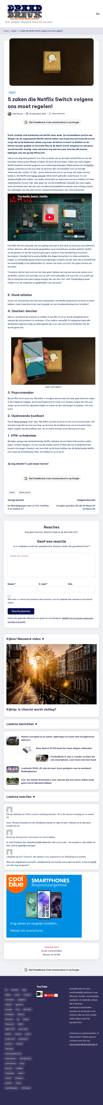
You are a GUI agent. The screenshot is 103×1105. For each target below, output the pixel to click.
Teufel (8, 1078)
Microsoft (10, 1024)
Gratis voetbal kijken (51, 950)
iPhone (20, 1014)
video (18, 1083)
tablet (20, 1073)
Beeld (12, 92)
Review (19, 1044)
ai (6, 990)
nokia (28, 1034)
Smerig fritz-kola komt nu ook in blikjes (35, 837)
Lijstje (25, 1019)
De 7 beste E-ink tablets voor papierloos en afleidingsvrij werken (52, 856)
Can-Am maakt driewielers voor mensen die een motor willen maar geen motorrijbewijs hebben (57, 781)
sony (22, 1063)
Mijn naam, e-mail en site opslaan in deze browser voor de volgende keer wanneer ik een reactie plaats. (50, 601)
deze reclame (21, 421)
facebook (10, 1000)
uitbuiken (18, 1078)
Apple (8, 995)
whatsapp (26, 1088)
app (24, 990)
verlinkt (8, 1083)
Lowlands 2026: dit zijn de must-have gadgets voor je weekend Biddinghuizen (56, 770)
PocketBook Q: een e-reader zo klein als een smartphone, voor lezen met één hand (73, 758)
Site (70, 584)
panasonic (23, 1039)
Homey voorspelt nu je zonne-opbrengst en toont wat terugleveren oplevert (57, 738)
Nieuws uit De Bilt (51, 954)
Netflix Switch (24, 492)
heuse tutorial (38, 176)
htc (17, 1009)
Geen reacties (58, 114)
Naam (12, 584)
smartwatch (10, 1063)
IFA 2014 (27, 1009)
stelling (19, 1068)
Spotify (9, 1068)
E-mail (43, 584)
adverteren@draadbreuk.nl (83, 1044)
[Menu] (97, 14)
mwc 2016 (23, 1029)
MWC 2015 (10, 1029)
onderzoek (10, 1039)
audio (17, 995)
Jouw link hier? (51, 947)
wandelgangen (11, 1088)
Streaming (10, 1073)
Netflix (12, 492)
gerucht (19, 1005)
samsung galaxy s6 (13, 1054)
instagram (9, 1014)
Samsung (9, 1049)
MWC (20, 1024)
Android (15, 990)
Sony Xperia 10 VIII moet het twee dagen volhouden (64, 748)
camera (27, 995)
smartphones (25, 1058)
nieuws (18, 1034)
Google (9, 1009)
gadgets (21, 1000)
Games (8, 1005)
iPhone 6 (9, 1019)
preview (9, 1044)
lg (18, 1019)
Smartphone (10, 1058)
